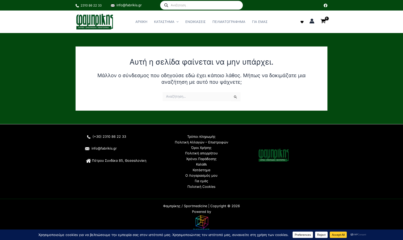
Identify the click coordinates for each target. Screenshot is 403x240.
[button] (176, 21)
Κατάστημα (201, 170)
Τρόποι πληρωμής (201, 136)
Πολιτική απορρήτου (201, 153)
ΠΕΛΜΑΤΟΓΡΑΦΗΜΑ (228, 22)
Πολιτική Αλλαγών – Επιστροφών (201, 142)
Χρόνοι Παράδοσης (201, 159)
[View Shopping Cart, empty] (323, 21)
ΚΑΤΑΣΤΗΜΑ (164, 22)
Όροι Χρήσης (201, 148)
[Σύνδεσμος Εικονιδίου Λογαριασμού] (311, 21)
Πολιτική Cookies (201, 186)
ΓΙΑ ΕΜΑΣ (260, 22)
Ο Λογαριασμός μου (201, 175)
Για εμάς (201, 181)
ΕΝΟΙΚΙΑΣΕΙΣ (195, 22)
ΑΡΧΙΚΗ (141, 22)
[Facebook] (325, 5)
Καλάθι (201, 164)
